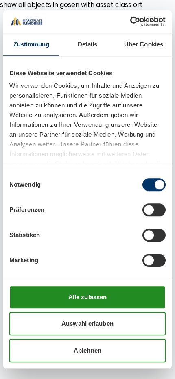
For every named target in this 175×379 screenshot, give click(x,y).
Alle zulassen (87, 297)
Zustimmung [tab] (31, 44)
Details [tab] (88, 44)
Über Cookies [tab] (143, 44)
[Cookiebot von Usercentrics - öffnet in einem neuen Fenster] (130, 21)
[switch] (154, 209)
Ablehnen (87, 350)
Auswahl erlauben (87, 323)
